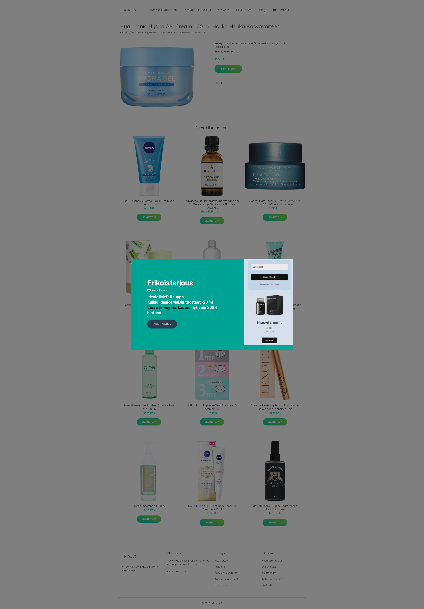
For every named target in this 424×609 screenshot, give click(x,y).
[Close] (133, 261)
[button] (162, 324)
